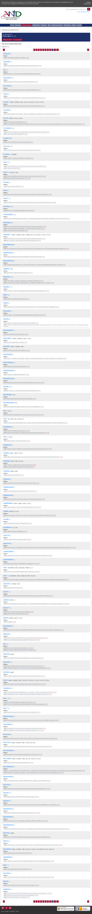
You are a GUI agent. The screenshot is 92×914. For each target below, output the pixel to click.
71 (32, 210)
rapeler (6, 654)
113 (33, 702)
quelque (6, 584)
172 (41, 414)
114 (60, 844)
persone (6, 54)
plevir (5, 118)
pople (6, 198)
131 (64, 358)
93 (30, 141)
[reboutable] (8, 716)
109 (53, 202)
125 (65, 422)
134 (21, 474)
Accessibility (12, 911)
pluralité (7, 138)
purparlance (8, 487)
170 (42, 105)
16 (39, 507)
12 (30, 523)
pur (5, 437)
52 (37, 482)
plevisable (7, 128)
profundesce (8, 362)
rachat (6, 608)
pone (5, 190)
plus (5, 146)
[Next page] (88, 50)
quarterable (8, 559)
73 (34, 491)
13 (38, 712)
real (5, 698)
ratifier (6, 672)
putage (6, 519)
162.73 (43, 683)
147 (43, 97)
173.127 (49, 448)
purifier (6, 471)
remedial (6, 889)
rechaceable (8, 750)
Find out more (87, 3)
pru (4, 411)
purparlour (7, 495)
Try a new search (18, 39)
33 (41, 280)
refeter (6, 833)
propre (6, 387)
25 (63, 264)
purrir (5, 511)
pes (5, 70)
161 (27, 897)
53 (25, 230)
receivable (7, 724)
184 (39, 65)
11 (57, 49)
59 (28, 178)
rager (5, 618)
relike (5, 881)
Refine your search (7, 39)
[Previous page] (4, 50)
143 (45, 637)
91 (42, 730)
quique (6, 600)
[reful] (6, 841)
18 (61, 772)
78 (31, 762)
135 (24, 531)
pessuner (6, 78)
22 (21, 186)
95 (37, 885)
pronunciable (8, 370)
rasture (6, 662)
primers (6, 269)
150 (31, 158)
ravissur (6, 688)
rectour (6, 785)
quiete (6, 592)
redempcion (7, 809)
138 (13, 621)
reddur (6, 801)
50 (43, 728)
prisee (5, 303)
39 (82, 123)
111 (38, 89)
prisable (7, 287)
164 (67, 828)
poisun (5, 182)
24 (47, 131)
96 (56, 720)
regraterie (7, 857)
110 (42, 382)
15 (32, 466)
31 (66, 579)
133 (56, 306)
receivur (6, 734)
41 (30, 272)
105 (36, 796)
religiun (6, 873)
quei (5, 567)
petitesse (7, 86)
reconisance (8, 767)
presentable (8, 253)
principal (6, 277)
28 (35, 81)
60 (26, 613)
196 (46, 432)
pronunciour (8, 378)
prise (5, 295)
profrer (6, 346)
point (5, 172)
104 (28, 539)
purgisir (6, 461)
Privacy (2, 911)
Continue (88, 2)
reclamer (7, 758)
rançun (6, 634)
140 (67, 603)
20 (42, 228)
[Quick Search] (88, 9)
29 (57, 113)
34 (28, 440)
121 (18, 168)
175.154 (37, 639)
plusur (6, 154)
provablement (8, 403)
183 (43, 176)
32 (27, 366)
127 (24, 121)
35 (50, 555)
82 (61, 629)
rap (5, 644)
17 (47, 290)
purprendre (7, 503)
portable (6, 206)
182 (31, 611)
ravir (5, 680)
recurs (6, 793)
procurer (7, 338)
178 (26, 374)
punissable (7, 427)
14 (48, 788)
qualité (6, 535)
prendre (6, 235)
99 (27, 57)
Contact (17, 911)
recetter (6, 742)
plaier (6, 102)
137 (41, 406)
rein (5, 865)
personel (6, 62)
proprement (8, 395)
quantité (6, 543)
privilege (6, 311)
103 (43, 238)
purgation (7, 445)
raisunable (7, 626)
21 (26, 334)
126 (43, 226)
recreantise (8, 777)
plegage (6, 110)
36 (52, 877)
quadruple (7, 527)
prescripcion (8, 245)
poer (5, 162)
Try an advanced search (83, 11)
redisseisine (7, 817)
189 (43, 166)
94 (48, 667)
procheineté (8, 330)
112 (52, 282)
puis (5, 419)
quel (5, 576)
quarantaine (8, 551)
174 (49, 194)
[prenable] (7, 222)
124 (6, 326)
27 (46, 704)
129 (36, 895)
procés (6, 319)
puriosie (6, 479)
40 (54, 515)
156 (37, 563)
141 (29, 869)
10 (54, 49)
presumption (8, 261)
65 (67, 218)
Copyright (7, 911)
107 (66, 248)
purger (6, 453)
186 (25, 133)
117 (25, 342)
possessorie (8, 214)
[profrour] (7, 354)
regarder (7, 849)
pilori (5, 94)
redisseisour (8, 825)
